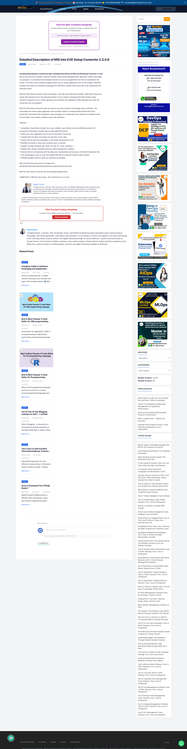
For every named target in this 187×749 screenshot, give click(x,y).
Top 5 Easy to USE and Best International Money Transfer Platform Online (35, 451)
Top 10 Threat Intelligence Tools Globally (154, 496)
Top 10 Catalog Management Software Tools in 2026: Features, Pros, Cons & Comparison (153, 706)
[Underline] (52, 536)
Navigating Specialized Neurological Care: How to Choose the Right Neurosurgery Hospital (152, 534)
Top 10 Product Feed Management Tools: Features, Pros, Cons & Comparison (151, 698)
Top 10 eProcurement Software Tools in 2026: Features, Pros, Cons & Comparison (153, 666)
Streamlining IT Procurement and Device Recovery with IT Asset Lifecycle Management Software (153, 560)
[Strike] (54, 536)
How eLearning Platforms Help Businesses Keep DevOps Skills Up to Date (152, 646)
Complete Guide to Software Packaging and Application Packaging (35, 268)
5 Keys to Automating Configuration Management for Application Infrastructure (152, 406)
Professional (75, 742)
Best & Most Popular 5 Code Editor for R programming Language (34, 377)
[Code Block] (65, 536)
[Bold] (46, 536)
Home (21, 53)
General (27, 53)
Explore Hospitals (61, 217)
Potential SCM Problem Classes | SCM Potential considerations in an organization (153, 427)
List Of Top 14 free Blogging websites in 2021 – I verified (34, 413)
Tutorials (42, 742)
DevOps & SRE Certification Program (55, 2)
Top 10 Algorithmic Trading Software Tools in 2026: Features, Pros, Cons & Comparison (152, 574)
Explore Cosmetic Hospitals (74, 42)
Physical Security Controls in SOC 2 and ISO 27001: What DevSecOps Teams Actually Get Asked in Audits (153, 477)
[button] (181, 743)
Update (63, 742)
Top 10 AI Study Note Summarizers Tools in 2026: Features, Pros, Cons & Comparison (154, 551)
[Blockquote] (62, 536)
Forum (53, 742)
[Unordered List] (60, 536)
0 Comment (57, 64)
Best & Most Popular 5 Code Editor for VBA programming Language (35, 321)
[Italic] (49, 536)
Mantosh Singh (26, 455)
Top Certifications (27, 742)
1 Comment (46, 272)
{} (70, 536)
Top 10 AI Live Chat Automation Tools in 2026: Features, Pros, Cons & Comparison (153, 625)
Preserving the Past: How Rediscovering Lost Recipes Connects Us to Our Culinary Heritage (153, 543)
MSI (21, 223)
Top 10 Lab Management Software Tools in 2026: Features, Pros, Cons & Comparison (154, 689)
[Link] (68, 536)
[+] (73, 536)
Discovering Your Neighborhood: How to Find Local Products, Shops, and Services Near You (153, 520)
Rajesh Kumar (32, 64)
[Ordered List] (57, 536)
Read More (26, 285)
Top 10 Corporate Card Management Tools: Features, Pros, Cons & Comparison (152, 681)
